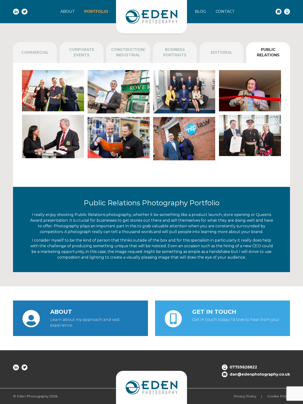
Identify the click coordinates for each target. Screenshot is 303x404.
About (67, 11)
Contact (225, 11)
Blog (200, 11)
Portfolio (96, 11)
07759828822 (243, 367)
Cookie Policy (278, 396)
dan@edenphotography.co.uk (260, 374)
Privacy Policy (245, 396)
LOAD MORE (151, 173)
